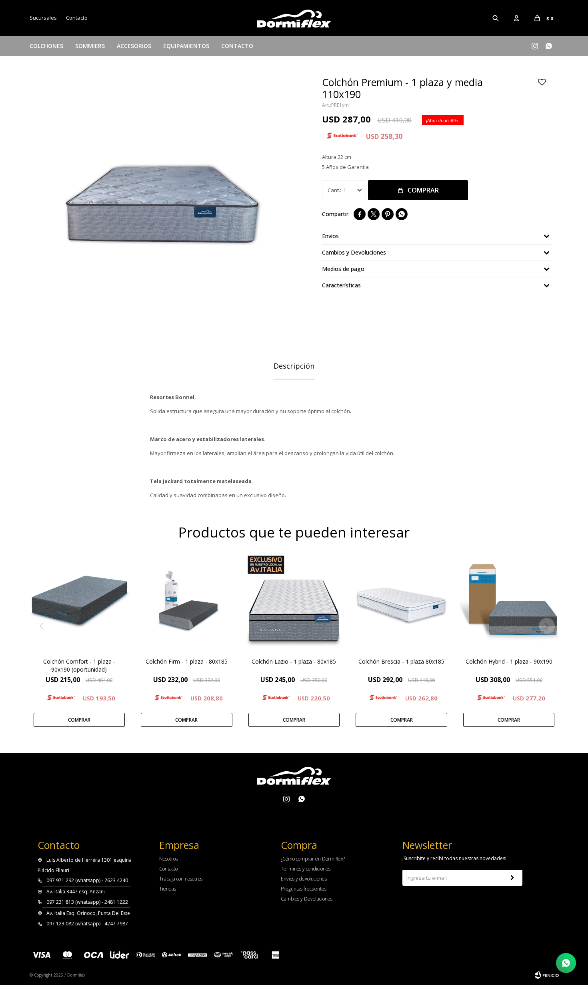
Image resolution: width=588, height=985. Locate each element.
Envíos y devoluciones (304, 878)
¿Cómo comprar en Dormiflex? (313, 858)
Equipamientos (186, 46)
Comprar (423, 190)
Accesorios (134, 46)
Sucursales (43, 17)
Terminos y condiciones (305, 868)
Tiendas (167, 888)
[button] (496, 18)
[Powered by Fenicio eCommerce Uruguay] (547, 975)
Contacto (237, 46)
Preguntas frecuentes (303, 888)
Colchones (46, 46)
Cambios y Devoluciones (306, 898)
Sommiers (90, 46)
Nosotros (168, 858)
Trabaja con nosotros (180, 878)
